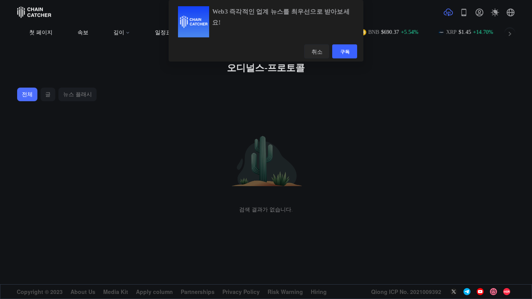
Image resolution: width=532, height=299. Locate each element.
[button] (510, 12)
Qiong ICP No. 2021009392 (406, 291)
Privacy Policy (241, 291)
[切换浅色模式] (495, 12)
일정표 (163, 32)
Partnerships (198, 291)
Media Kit (115, 291)
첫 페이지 (41, 32)
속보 (83, 32)
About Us (82, 291)
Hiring (319, 291)
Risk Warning (285, 291)
